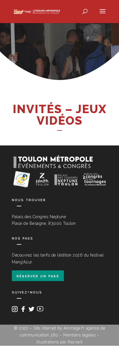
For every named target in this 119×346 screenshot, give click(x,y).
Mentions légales (79, 335)
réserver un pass (37, 275)
